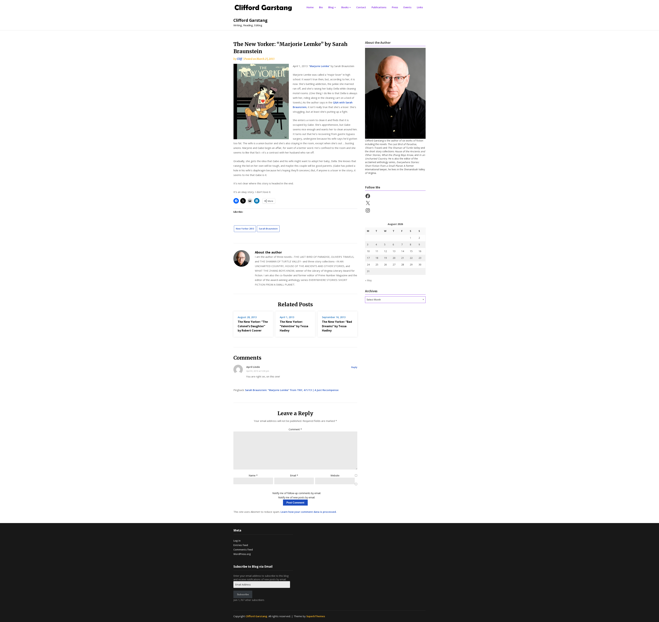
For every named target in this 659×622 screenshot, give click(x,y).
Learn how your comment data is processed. (309, 511)
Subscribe (243, 594)
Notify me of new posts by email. (296, 497)
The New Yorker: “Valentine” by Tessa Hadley (294, 326)
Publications (379, 7)
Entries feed (240, 545)
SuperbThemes (315, 616)
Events (407, 7)
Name (253, 475)
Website (335, 475)
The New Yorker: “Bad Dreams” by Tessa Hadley (337, 326)
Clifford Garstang (250, 20)
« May (368, 280)
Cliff (239, 59)
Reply (354, 367)
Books (345, 7)
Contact (361, 7)
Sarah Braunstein (268, 228)
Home (310, 7)
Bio (321, 7)
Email (294, 475)
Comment (295, 429)
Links (420, 7)
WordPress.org (242, 554)
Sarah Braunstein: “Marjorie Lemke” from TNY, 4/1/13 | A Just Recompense (292, 390)
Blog (331, 7)
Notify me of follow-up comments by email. (296, 493)
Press (395, 7)
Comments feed (243, 549)
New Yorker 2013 (245, 228)
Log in (237, 540)
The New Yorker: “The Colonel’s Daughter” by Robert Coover (253, 326)
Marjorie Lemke (319, 66)
